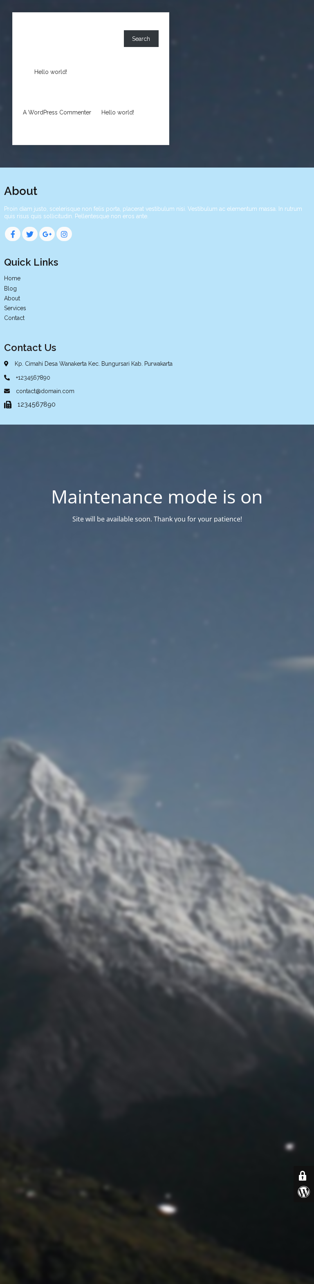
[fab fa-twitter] (30, 234)
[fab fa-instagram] (64, 234)
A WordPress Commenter (57, 112)
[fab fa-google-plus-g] (47, 234)
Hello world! (50, 72)
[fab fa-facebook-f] (12, 234)
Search (32, 26)
